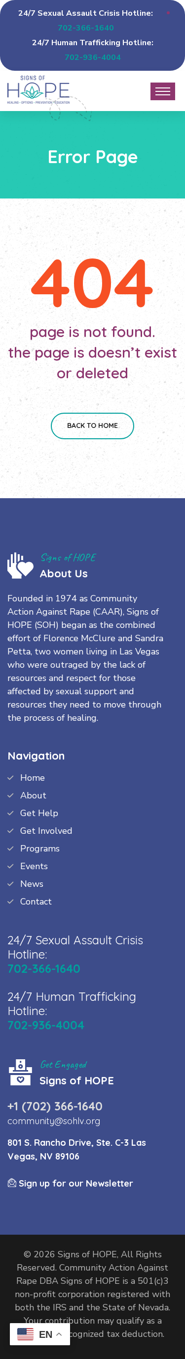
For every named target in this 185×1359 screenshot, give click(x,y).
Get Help (39, 813)
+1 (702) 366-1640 (55, 1106)
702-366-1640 (86, 28)
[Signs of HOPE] (38, 88)
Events (34, 866)
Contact (36, 901)
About (33, 795)
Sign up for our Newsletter (74, 1183)
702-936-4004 (93, 57)
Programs (40, 848)
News (31, 884)
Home (32, 778)
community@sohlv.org (53, 1121)
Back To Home (92, 425)
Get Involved (46, 831)
